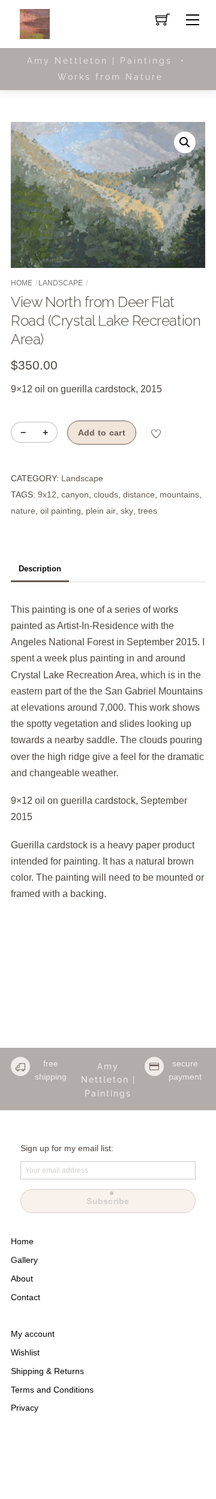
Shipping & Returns (47, 1371)
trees (147, 510)
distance (139, 494)
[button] (185, 142)
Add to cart (101, 432)
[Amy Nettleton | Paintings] (35, 23)
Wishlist (25, 1352)
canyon (75, 494)
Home (21, 283)
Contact (25, 1297)
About (22, 1278)
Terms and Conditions (52, 1389)
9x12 (47, 494)
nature (23, 510)
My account (33, 1334)
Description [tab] (40, 568)
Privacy (24, 1407)
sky (127, 510)
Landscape (60, 283)
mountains (179, 494)
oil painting (60, 510)
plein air (101, 510)
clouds (106, 494)
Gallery (24, 1260)
